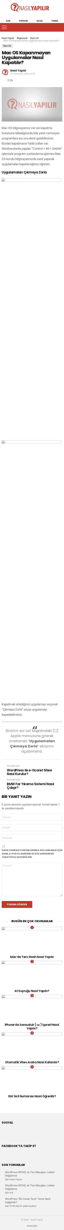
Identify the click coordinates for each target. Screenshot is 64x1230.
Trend (54, 20)
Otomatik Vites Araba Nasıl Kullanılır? (32, 1062)
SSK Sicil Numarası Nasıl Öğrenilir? (32, 1096)
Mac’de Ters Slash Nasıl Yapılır (32, 957)
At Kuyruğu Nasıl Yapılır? (32, 991)
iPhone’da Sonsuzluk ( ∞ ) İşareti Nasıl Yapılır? (32, 1026)
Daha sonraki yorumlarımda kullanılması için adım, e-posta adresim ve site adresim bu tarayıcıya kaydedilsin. (32, 854)
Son (8, 20)
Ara (59, 27)
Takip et (52, 27)
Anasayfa (32, 1225)
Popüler (23, 20)
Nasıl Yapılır (16, 1179)
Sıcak (40, 20)
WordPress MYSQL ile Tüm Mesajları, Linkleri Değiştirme (30, 1174)
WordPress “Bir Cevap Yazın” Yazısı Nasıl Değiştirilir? (27, 1200)
